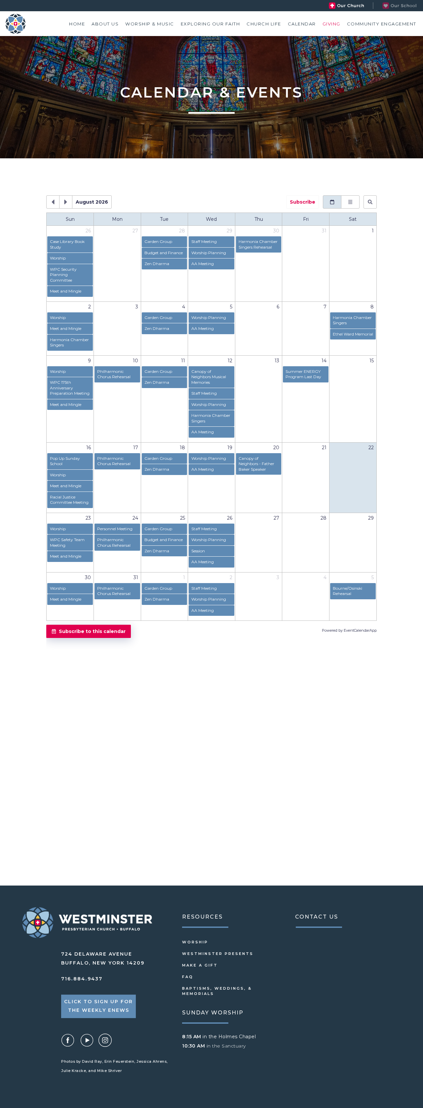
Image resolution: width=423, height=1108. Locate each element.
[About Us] (105, 23)
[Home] (77, 23)
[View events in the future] (65, 202)
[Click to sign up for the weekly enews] (98, 1006)
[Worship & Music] (150, 23)
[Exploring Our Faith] (210, 23)
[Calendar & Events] (398, 6)
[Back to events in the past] (52, 202)
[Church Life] (264, 23)
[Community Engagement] (381, 23)
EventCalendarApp (360, 630)
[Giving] (331, 23)
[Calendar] (302, 23)
